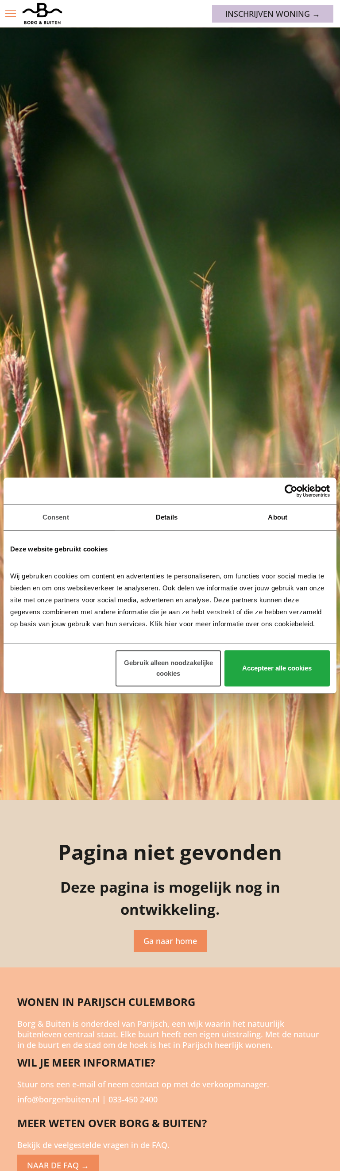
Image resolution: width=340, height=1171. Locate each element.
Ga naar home (170, 941)
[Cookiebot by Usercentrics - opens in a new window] (291, 490)
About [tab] (277, 517)
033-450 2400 (133, 1099)
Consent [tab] (55, 517)
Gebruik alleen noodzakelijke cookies (168, 668)
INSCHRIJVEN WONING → (272, 13)
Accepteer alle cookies (277, 668)
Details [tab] (167, 517)
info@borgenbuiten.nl (58, 1099)
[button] (10, 13)
